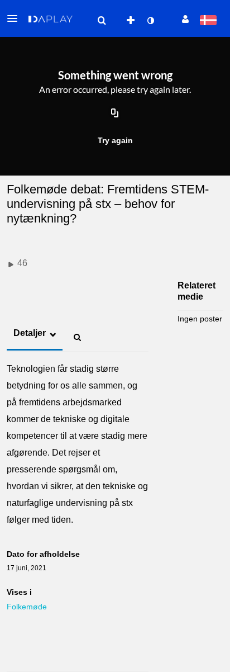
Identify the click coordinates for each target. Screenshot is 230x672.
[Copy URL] (115, 113)
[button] (16, 18)
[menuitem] (101, 21)
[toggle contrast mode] (150, 21)
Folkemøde (27, 606)
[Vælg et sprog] (208, 21)
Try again (115, 140)
